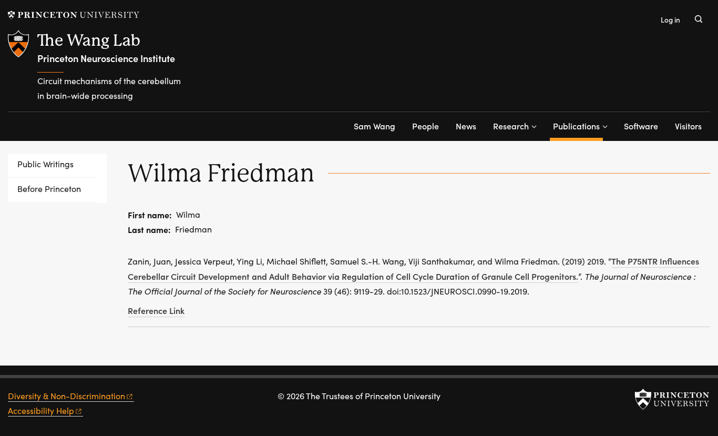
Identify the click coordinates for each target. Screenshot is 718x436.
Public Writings (45, 163)
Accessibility (41, 410)
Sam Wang (374, 125)
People (425, 125)
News (466, 125)
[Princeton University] (73, 15)
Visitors (688, 125)
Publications (578, 125)
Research (511, 125)
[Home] (22, 70)
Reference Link (156, 310)
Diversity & (66, 395)
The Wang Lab (88, 40)
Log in (670, 20)
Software (641, 125)
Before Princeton (49, 188)
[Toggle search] (698, 19)
